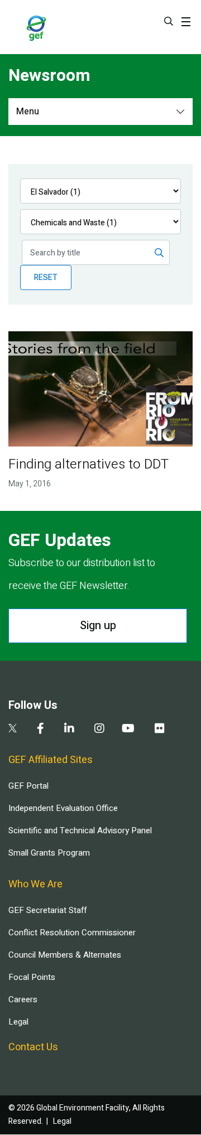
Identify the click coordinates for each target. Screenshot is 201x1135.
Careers (22, 999)
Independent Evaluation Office (63, 808)
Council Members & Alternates (64, 955)
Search (168, 21)
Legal (18, 1022)
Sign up (98, 625)
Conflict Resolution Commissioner (72, 932)
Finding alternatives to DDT (88, 464)
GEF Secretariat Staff (47, 910)
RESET (46, 277)
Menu (27, 111)
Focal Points (31, 977)
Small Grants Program (49, 853)
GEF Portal (28, 786)
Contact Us (33, 1047)
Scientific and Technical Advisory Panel (80, 830)
